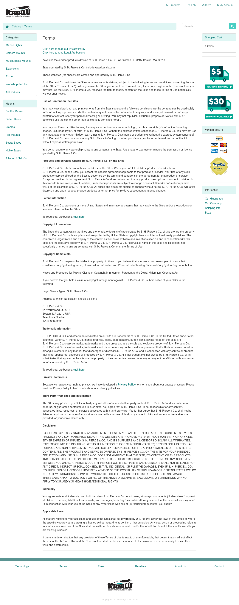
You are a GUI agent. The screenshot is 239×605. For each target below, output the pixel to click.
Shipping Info (213, 208)
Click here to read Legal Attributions (64, 52)
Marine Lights (14, 45)
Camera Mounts (15, 53)
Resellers (140, 566)
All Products (13, 92)
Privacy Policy (127, 384)
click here (79, 216)
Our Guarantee (214, 198)
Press (101, 566)
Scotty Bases (13, 142)
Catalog (16, 26)
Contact (219, 566)
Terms (28, 26)
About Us (180, 566)
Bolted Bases (13, 119)
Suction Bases (14, 111)
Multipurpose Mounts (18, 60)
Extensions (12, 68)
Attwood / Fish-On (16, 158)
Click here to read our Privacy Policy (64, 49)
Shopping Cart (213, 37)
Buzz (208, 212)
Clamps (10, 127)
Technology (22, 566)
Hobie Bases (13, 150)
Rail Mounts (13, 135)
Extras (9, 76)
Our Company (213, 203)
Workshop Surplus (16, 84)
